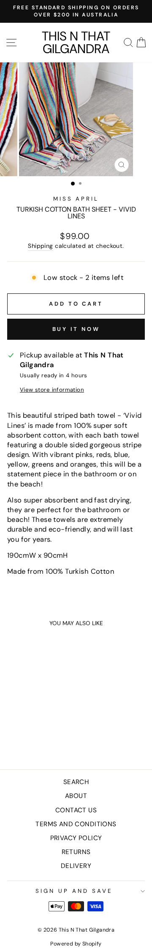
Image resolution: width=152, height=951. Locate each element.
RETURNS (76, 852)
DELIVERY (76, 866)
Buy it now (76, 329)
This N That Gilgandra (76, 42)
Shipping (40, 246)
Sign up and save (73, 891)
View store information (52, 389)
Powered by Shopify (75, 943)
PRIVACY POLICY (76, 838)
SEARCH (76, 782)
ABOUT (76, 796)
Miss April (76, 198)
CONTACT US (76, 810)
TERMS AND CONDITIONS (75, 824)
